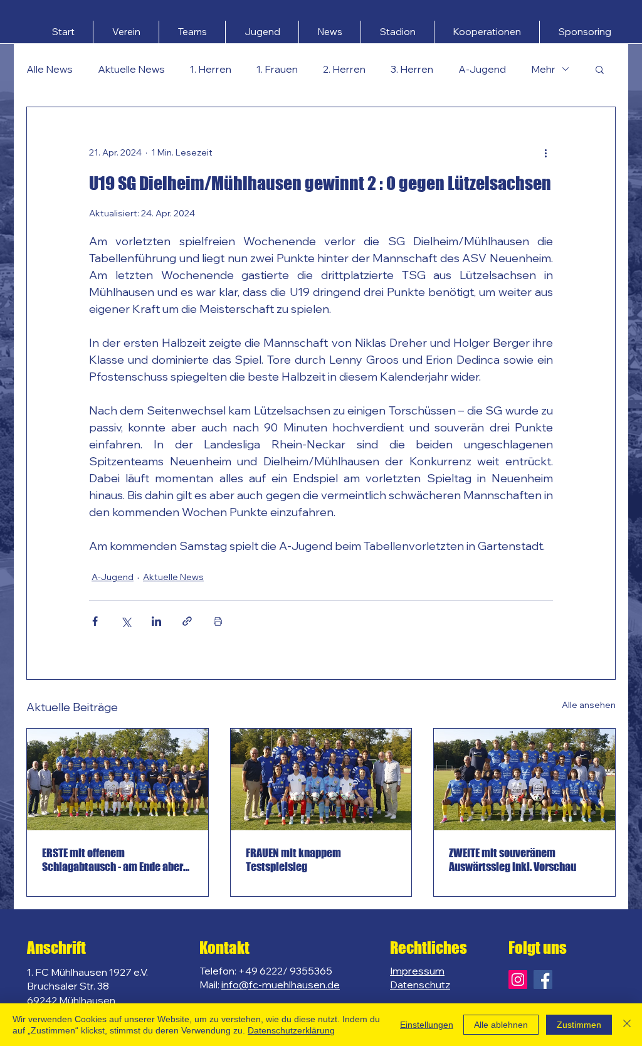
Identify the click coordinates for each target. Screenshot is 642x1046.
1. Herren (210, 69)
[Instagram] (517, 979)
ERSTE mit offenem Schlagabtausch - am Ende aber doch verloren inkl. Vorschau (112, 860)
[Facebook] (543, 979)
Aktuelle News (131, 69)
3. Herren (412, 69)
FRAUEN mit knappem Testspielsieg (293, 860)
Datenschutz (420, 984)
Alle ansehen (589, 705)
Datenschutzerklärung (291, 1030)
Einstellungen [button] (426, 1025)
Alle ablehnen (501, 1025)
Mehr (543, 69)
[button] (126, 32)
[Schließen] (626, 1024)
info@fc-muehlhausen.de (280, 984)
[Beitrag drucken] (218, 621)
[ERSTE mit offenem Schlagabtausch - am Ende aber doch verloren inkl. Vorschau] (117, 779)
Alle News (49, 69)
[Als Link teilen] (187, 621)
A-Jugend (482, 69)
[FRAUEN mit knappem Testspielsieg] (321, 779)
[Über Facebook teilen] (95, 621)
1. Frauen (277, 69)
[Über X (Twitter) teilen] (126, 621)
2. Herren (344, 69)
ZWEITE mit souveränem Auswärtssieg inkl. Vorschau (512, 860)
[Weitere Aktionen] (545, 152)
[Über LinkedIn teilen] (156, 621)
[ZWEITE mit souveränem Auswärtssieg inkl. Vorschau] (524, 779)
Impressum (417, 970)
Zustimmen (579, 1025)
